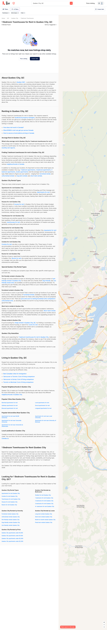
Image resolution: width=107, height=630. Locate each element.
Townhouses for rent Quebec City (11, 499)
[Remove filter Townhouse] (9, 13)
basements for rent (50, 230)
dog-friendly (46, 280)
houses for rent (19, 204)
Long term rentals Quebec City (43, 514)
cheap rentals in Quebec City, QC (25, 323)
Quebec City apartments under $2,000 (12, 538)
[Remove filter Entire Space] (18, 13)
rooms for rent (33, 325)
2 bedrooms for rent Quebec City (44, 500)
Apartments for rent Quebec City (11, 493)
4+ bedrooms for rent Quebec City (44, 506)
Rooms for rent (16, 258)
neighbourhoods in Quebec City (12, 394)
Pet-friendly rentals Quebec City (10, 519)
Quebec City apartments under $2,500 (12, 541)
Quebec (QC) (21, 82)
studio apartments (22, 172)
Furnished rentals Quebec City (10, 514)
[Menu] (100, 3)
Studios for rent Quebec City (43, 495)
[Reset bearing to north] (104, 627)
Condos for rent (7, 244)
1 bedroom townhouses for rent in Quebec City (34, 337)
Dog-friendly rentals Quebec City (11, 522)
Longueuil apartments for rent (43, 408)
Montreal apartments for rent (10, 402)
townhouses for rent (13, 222)
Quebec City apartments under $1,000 (12, 532)
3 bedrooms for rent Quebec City (44, 503)
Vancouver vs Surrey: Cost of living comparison (18, 379)
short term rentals (36, 176)
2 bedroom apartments (43, 170)
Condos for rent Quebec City (9, 496)
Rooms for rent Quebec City (9, 504)
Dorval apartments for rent (42, 405)
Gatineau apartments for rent (10, 405)
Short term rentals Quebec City (43, 516)
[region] (83, 322)
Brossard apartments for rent (10, 408)
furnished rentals (45, 174)
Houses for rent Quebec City (9, 502)
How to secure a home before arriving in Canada (18, 133)
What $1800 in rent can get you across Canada (18, 130)
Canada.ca (5, 438)
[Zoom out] (104, 624)
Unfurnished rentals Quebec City (11, 516)
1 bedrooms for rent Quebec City (44, 498)
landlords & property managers (25, 117)
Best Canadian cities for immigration (14, 373)
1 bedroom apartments (28, 170)
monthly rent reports (8, 148)
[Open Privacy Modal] (14, 3)
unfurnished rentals (8, 176)
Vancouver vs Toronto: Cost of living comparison (19, 376)
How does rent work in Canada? (13, 127)
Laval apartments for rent (42, 402)
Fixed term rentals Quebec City (43, 522)
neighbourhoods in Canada (15, 164)
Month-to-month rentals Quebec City (45, 519)
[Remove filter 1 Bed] (24, 13)
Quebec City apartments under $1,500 (12, 535)
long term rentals (21, 176)
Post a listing (90, 3)
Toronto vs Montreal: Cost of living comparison (18, 382)
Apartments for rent (43, 192)
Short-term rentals (50, 310)
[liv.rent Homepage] (6, 3)
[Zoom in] (104, 622)
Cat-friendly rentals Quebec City (10, 525)
